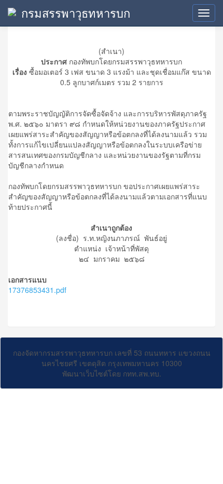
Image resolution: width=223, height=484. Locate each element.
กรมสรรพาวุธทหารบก (75, 13)
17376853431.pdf (37, 290)
